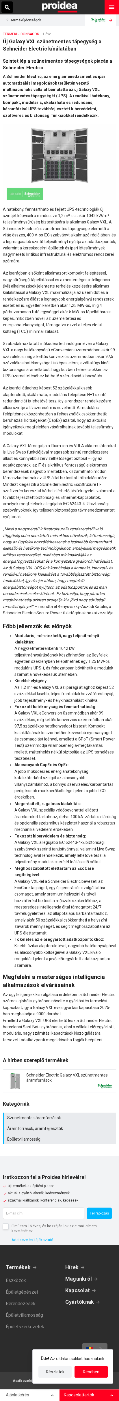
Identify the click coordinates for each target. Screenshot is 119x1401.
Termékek (18, 1267)
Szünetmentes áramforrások (60, 1118)
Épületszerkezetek (25, 1326)
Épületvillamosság (60, 1139)
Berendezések (21, 1303)
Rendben (91, 1371)
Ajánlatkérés (17, 1395)
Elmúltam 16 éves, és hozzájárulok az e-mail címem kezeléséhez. (54, 1228)
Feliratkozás (99, 1213)
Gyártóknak (79, 1302)
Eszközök (16, 1280)
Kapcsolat (77, 1290)
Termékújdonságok (25, 20)
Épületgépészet (22, 1292)
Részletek (55, 1371)
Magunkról (78, 1279)
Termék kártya (59, 1081)
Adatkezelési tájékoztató (32, 1240)
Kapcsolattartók (79, 1395)
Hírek (72, 1267)
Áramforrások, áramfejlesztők (60, 1128)
